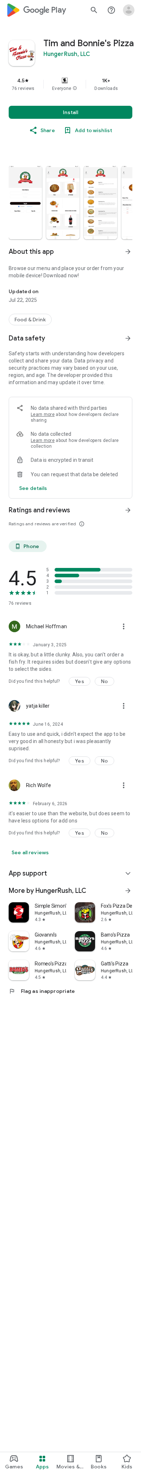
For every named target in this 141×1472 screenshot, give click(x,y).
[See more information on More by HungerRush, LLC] (128, 890)
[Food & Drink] (30, 319)
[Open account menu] (128, 10)
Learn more (43, 414)
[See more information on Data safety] (128, 338)
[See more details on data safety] (33, 488)
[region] (70, 84)
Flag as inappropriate (42, 991)
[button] (75, 88)
